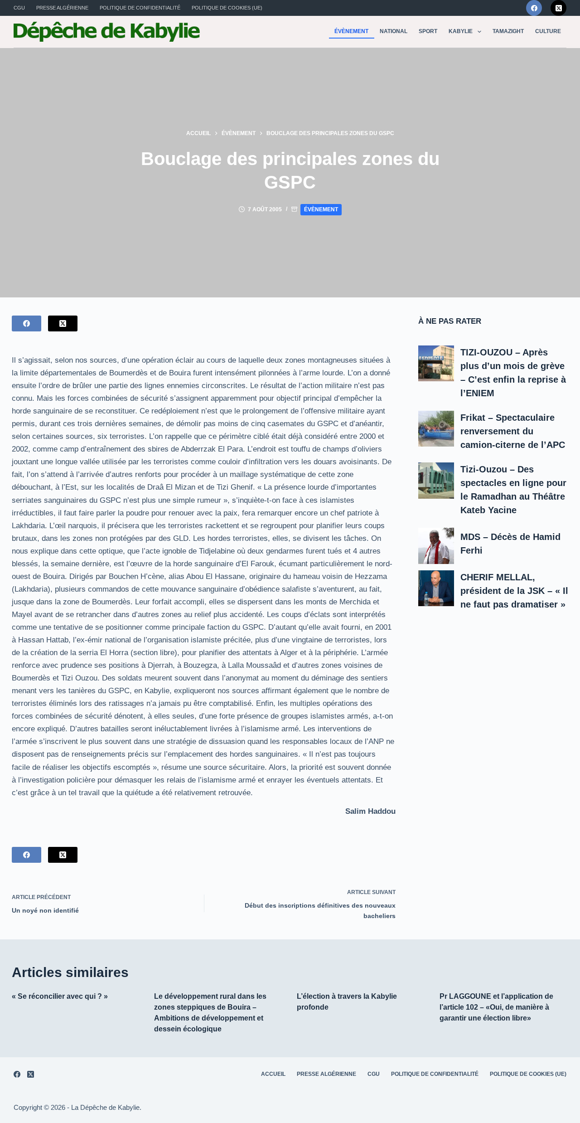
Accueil (273, 1074)
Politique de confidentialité (140, 7)
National (393, 31)
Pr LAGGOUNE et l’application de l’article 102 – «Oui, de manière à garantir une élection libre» (496, 1007)
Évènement (351, 31)
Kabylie (461, 31)
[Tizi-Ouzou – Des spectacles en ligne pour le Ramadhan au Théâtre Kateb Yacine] (436, 480)
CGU (19, 7)
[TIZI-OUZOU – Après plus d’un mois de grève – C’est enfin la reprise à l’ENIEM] (436, 363)
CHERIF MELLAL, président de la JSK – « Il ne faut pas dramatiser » (514, 590)
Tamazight (508, 31)
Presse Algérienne (62, 7)
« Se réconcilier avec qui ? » (60, 996)
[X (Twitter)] (558, 8)
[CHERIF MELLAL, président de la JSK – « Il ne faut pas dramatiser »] (436, 588)
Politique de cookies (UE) (227, 7)
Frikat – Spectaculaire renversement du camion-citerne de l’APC (512, 431)
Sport (428, 31)
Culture (548, 31)
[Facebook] (534, 8)
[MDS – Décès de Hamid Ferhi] (436, 546)
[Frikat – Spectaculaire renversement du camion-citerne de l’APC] (436, 429)
